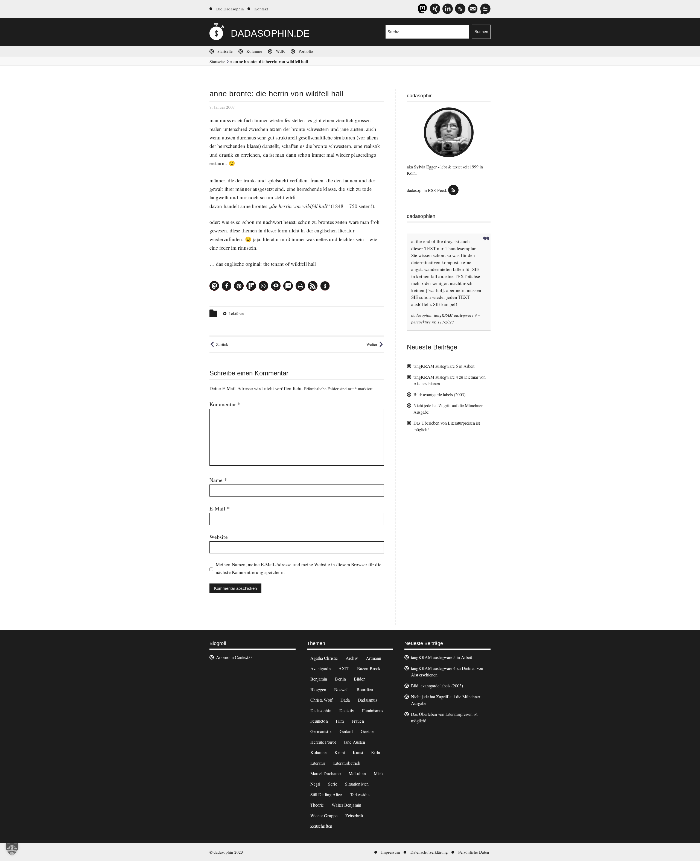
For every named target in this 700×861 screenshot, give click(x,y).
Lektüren (236, 313)
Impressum (390, 852)
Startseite (225, 51)
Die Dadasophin (230, 8)
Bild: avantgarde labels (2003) (439, 394)
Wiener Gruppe (323, 815)
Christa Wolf (321, 700)
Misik (379, 773)
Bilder (359, 679)
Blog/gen (318, 689)
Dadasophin (320, 710)
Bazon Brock (368, 668)
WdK (280, 51)
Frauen (358, 721)
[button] (214, 286)
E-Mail (219, 508)
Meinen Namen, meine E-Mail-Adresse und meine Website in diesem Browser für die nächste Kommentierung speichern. (298, 568)
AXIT (344, 668)
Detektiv (346, 710)
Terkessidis (359, 794)
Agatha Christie (324, 658)
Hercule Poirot (323, 742)
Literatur (317, 763)
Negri (315, 784)
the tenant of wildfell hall (289, 263)
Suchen (481, 31)
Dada (345, 700)
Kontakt (261, 8)
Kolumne (254, 51)
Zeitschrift (354, 815)
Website (218, 537)
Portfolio (306, 51)
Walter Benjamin (346, 805)
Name (218, 480)
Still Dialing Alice (326, 794)
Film (340, 721)
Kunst (358, 752)
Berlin (340, 679)
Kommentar (224, 404)
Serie (332, 784)
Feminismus (372, 710)
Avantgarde (320, 668)
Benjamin (318, 679)
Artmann (373, 658)
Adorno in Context (232, 657)
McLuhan (357, 773)
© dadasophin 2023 (226, 852)
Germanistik (321, 731)
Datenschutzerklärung (429, 852)
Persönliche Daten (473, 852)
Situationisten (357, 784)
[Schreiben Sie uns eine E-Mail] (473, 9)
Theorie (317, 805)
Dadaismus (367, 700)
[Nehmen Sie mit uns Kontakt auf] (485, 9)
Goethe (367, 731)
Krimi (339, 752)
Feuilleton (319, 721)
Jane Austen (354, 742)
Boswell (341, 689)
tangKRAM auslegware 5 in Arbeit (443, 366)
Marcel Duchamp (325, 773)
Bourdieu (365, 689)
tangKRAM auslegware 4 (455, 315)
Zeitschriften (321, 826)
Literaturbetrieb (346, 763)
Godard (346, 731)
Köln (375, 752)
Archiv (352, 658)
